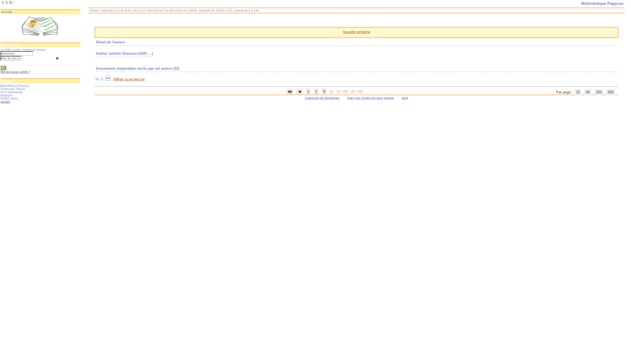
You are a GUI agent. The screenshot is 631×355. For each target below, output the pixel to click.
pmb (405, 98)
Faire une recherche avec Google (370, 98)
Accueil (6, 12)
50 (588, 92)
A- (3, 1)
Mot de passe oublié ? (15, 71)
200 (610, 92)
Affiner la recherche (129, 79)
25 (578, 92)
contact (5, 101)
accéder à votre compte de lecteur (23, 49)
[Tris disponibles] (108, 79)
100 (599, 92)
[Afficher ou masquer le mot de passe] (57, 58)
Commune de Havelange (322, 98)
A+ (11, 2)
